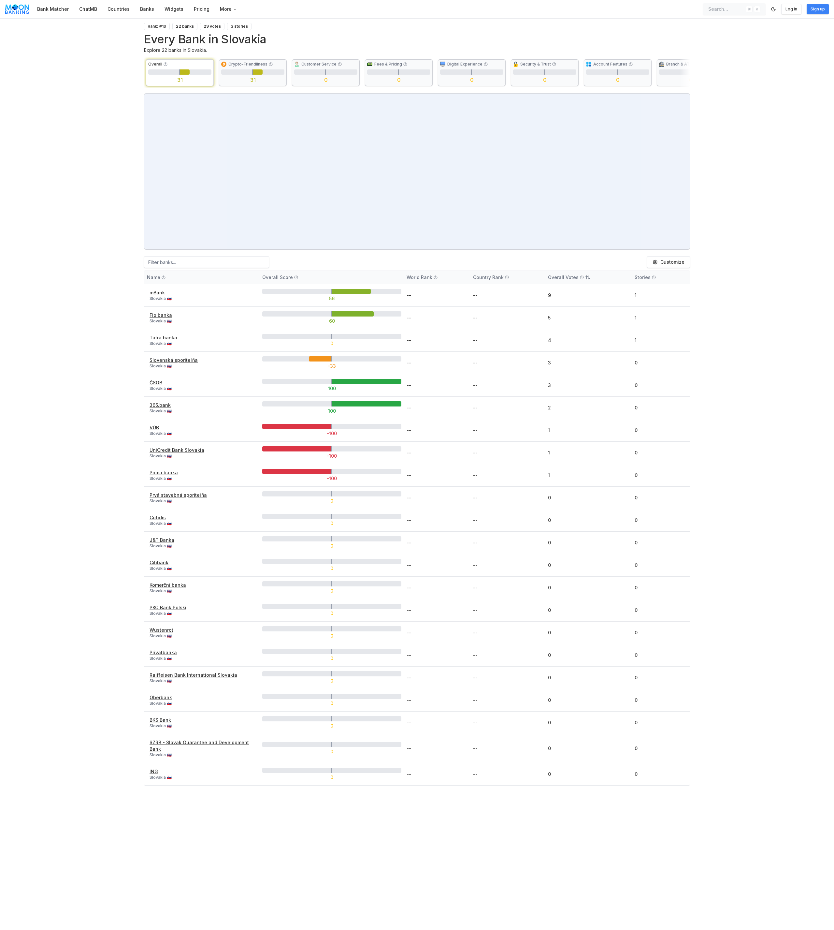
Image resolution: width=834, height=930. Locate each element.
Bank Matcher (53, 9)
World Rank (419, 277)
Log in (791, 9)
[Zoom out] (681, 112)
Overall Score (277, 277)
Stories (643, 277)
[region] (417, 171)
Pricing (201, 9)
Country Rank (488, 277)
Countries (119, 9)
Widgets (174, 9)
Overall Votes (563, 277)
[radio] (180, 72)
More (226, 9)
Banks (147, 9)
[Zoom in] (681, 102)
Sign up (818, 9)
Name (153, 277)
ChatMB (88, 9)
